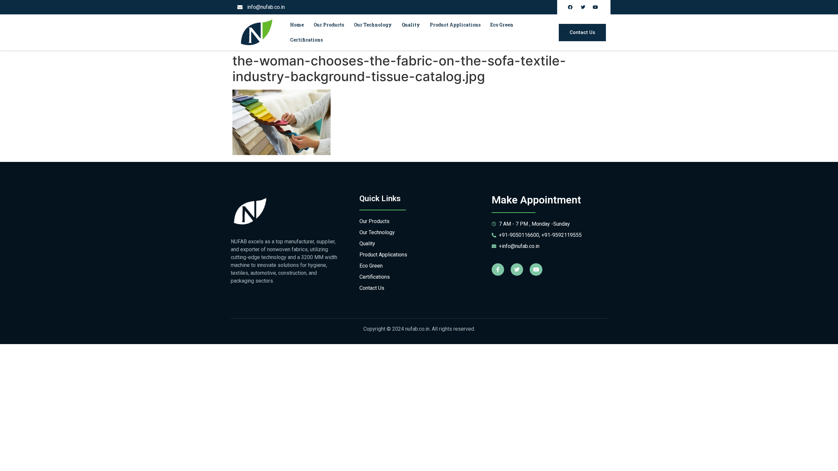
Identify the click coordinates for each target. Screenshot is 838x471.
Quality (411, 25)
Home (297, 25)
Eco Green (501, 25)
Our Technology (373, 25)
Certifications (306, 40)
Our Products (329, 25)
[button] (582, 32)
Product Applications (455, 25)
